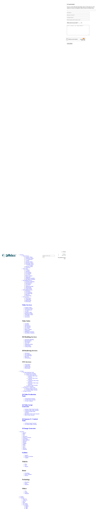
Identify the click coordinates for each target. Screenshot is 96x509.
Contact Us (25, 500)
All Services (27, 267)
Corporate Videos (29, 261)
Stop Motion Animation (30, 279)
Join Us (24, 501)
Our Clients (25, 503)
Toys (24, 446)
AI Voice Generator (29, 386)
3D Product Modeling (29, 281)
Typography (27, 277)
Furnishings (25, 438)
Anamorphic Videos (29, 264)
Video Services (26, 255)
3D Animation (28, 273)
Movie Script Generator (33, 385)
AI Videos (27, 270)
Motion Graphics (28, 275)
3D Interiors (27, 291)
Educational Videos (29, 263)
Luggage (24, 443)
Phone (24, 444)
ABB (26, 508)
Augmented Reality (29, 286)
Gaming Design (28, 288)
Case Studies (25, 504)
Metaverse (27, 294)
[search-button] (43, 257)
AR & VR (27, 285)
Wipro (26, 507)
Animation (27, 271)
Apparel (24, 432)
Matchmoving (28, 300)
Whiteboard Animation (30, 278)
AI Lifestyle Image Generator (31, 389)
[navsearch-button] (43, 254)
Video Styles (25, 268)
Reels (24, 502)
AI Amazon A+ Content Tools (29, 387)
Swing (24, 445)
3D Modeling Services (27, 280)
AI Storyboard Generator (30, 373)
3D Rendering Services (27, 289)
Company (22, 497)
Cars (24, 435)
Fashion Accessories (27, 437)
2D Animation (28, 272)
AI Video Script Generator (30, 374)
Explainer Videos (28, 257)
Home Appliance (26, 439)
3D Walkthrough (28, 293)
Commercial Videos (29, 258)
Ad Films (27, 260)
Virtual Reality (28, 287)
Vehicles (24, 448)
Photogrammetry (28, 282)
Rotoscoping (28, 301)
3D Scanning (28, 284)
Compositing (28, 299)
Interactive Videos (29, 266)
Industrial (25, 441)
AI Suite (22, 371)
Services (22, 254)
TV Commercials (28, 259)
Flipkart (27, 506)
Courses (21, 496)
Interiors (24, 442)
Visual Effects (28, 298)
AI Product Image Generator (31, 388)
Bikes (24, 434)
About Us (25, 499)
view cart (64, 255)
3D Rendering (28, 295)
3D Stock (22, 431)
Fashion (24, 452)
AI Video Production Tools (28, 372)
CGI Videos (30, 265)
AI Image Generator (27, 391)
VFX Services (26, 296)
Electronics (25, 436)
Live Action (27, 274)
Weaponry (25, 449)
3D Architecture (28, 292)
